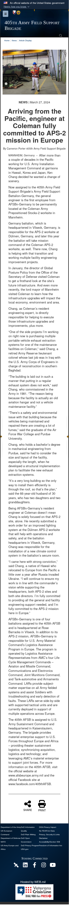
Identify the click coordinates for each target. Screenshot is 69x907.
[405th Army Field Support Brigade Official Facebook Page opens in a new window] (34, 865)
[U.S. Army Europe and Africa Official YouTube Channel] (52, 865)
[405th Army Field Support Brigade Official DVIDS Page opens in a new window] (16, 864)
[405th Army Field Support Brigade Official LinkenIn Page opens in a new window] (25, 865)
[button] (17, 7)
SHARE (27, 809)
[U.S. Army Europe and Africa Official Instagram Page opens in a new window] (43, 865)
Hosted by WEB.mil (33, 882)
